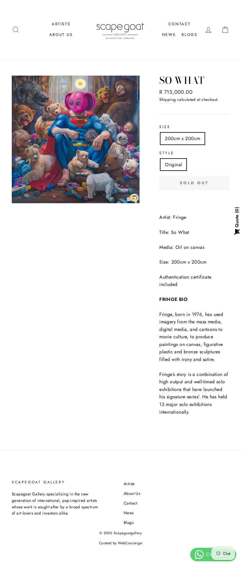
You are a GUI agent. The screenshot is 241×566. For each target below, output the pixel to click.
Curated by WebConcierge (120, 543)
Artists (61, 24)
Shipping (167, 99)
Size (164, 126)
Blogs (189, 34)
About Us (61, 34)
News (169, 34)
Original (173, 164)
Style (166, 153)
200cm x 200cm (182, 138)
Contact (179, 24)
